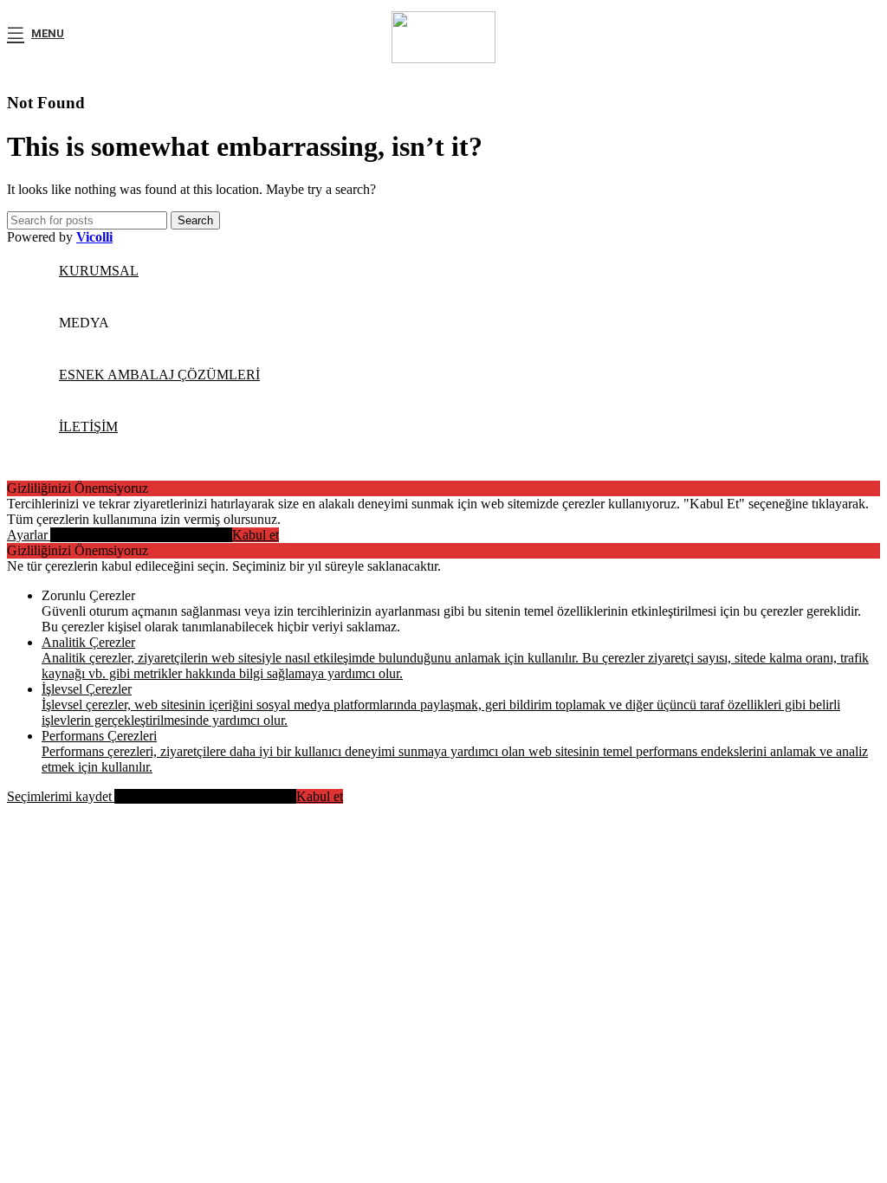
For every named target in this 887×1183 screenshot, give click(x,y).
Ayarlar (28, 534)
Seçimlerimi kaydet (60, 796)
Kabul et (255, 534)
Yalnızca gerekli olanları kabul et (141, 534)
